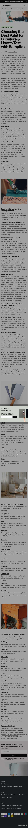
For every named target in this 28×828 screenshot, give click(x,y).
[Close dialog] (27, 406)
